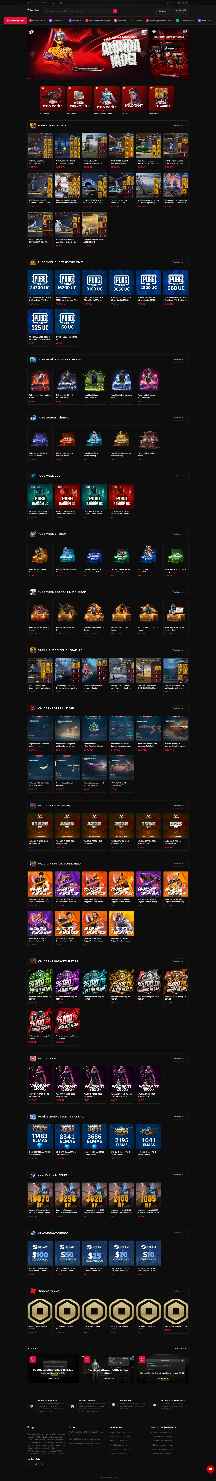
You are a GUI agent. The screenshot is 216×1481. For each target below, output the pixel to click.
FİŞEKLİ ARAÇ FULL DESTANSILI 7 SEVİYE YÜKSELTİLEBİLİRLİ (38, 240)
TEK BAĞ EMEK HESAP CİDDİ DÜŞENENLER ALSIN (148, 686)
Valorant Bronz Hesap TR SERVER (175, 997)
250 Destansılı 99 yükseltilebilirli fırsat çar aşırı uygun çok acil (93, 162)
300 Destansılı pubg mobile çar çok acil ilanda (148, 162)
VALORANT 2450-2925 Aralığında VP (120, 842)
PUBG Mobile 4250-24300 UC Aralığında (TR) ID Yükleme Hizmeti (40, 298)
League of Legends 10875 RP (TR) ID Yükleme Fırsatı (39, 1211)
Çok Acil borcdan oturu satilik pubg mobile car (174, 686)
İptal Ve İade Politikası (118, 1441)
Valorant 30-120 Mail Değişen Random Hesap (66, 939)
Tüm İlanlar (176, 125)
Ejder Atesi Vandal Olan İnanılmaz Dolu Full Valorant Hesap (147, 744)
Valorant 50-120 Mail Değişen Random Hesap (174, 900)
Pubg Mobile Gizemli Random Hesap (64, 396)
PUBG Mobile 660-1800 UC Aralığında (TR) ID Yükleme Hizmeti (147, 298)
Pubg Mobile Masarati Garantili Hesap (65, 454)
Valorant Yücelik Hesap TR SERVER (40, 997)
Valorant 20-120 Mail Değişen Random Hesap (93, 939)
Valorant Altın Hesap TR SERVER (120, 997)
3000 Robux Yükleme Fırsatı (119, 1327)
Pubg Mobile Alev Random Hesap (39, 396)
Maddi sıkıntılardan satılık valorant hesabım (94, 784)
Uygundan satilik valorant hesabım (66, 784)
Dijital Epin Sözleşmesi (118, 1445)
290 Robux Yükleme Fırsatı (176, 1326)
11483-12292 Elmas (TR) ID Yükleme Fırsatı (39, 1153)
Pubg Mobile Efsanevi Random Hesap (146, 396)
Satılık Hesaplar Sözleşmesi (120, 1449)
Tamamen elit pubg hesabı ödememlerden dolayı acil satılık (176, 201)
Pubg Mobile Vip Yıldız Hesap (120, 628)
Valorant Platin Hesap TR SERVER (94, 997)
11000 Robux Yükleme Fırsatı (38, 1327)
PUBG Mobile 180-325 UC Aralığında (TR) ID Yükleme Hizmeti (40, 338)
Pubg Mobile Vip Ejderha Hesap (94, 628)
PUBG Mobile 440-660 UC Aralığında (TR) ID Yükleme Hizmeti (176, 298)
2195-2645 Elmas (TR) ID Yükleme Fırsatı (120, 1153)
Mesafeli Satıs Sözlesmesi (120, 1432)
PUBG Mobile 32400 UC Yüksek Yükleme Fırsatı (93, 512)
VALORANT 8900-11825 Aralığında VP (38, 842)
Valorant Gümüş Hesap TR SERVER (149, 997)
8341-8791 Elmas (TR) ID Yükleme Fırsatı (66, 1153)
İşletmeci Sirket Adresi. (118, 1453)
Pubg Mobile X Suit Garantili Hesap (145, 570)
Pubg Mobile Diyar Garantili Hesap (91, 454)
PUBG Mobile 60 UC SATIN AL (67, 338)
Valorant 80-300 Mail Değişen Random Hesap (93, 900)
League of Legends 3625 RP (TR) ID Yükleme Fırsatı (94, 1211)
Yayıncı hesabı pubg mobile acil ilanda (119, 201)
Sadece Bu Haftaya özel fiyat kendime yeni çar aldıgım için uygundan (93, 201)
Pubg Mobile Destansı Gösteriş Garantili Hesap (94, 570)
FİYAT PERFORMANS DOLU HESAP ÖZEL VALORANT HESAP (119, 784)
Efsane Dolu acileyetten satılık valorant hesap (65, 744)
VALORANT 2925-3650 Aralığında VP (93, 1095)
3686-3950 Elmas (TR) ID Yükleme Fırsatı (94, 1153)
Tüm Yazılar (179, 1348)
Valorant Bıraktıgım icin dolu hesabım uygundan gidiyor (120, 744)
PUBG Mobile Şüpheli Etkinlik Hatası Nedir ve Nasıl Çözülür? (53, 1371)
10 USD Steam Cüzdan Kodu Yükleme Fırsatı (147, 1269)
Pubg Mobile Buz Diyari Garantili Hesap (38, 454)
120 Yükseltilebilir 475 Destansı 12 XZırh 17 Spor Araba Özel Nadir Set (39, 201)
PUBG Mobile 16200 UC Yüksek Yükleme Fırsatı (120, 512)
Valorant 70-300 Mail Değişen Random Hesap (120, 900)
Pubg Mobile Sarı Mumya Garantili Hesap (121, 454)
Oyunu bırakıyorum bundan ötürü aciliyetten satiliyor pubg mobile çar (39, 686)
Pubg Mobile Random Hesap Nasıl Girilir (162, 1373)
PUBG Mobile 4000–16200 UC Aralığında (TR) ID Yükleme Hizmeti (66, 298)
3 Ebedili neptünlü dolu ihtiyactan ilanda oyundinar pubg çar (93, 686)
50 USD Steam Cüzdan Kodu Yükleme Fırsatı (65, 1269)
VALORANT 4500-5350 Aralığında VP (65, 1095)
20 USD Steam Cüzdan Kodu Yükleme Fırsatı (120, 1269)
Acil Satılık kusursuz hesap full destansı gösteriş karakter (148, 201)
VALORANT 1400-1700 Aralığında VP (147, 842)
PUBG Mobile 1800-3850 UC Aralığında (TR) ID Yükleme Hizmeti (121, 298)
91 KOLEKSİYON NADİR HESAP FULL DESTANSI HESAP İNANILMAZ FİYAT (66, 162)
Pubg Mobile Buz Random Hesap (121, 396)
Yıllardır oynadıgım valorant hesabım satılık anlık (174, 744)
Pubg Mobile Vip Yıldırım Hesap (148, 628)
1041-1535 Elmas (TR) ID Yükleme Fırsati (147, 1153)
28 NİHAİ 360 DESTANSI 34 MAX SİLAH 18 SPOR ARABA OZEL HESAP (121, 162)
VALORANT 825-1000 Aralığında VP (146, 1095)
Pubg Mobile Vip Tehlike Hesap (38, 628)
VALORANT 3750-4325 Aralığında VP (93, 842)
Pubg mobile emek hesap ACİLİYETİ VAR (94, 240)
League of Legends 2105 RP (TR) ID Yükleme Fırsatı (121, 1211)
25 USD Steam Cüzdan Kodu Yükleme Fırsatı (93, 1269)
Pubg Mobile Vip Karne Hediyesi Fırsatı (174, 628)
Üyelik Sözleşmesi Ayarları (120, 1436)
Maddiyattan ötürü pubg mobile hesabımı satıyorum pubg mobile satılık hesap (67, 201)
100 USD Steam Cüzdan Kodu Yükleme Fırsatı (38, 1269)
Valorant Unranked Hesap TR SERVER (67, 1037)
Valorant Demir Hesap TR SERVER (39, 1037)
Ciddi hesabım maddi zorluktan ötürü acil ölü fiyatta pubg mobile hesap (67, 240)
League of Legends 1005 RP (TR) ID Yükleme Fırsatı (148, 1211)
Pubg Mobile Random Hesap (146, 454)
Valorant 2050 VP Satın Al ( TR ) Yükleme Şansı (121, 1095)
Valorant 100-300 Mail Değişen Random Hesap (39, 900)
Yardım (171, 3)
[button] (28, 78)
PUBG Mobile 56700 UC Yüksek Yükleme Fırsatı (39, 512)
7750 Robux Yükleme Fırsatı (64, 1327)
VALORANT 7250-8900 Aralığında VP (66, 842)
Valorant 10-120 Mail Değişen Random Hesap (120, 939)
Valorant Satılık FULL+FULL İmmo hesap (94, 744)
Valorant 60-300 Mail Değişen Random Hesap (147, 900)
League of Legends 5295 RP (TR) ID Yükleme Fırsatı (66, 1211)
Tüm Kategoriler (17, 20)
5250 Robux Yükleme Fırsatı (92, 1327)
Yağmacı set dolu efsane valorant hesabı (39, 744)
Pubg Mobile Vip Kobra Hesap (65, 628)
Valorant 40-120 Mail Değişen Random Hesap (39, 939)
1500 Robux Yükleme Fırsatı (146, 1327)
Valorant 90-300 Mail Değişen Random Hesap (66, 900)
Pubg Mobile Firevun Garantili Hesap (37, 570)
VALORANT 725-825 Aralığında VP (173, 842)
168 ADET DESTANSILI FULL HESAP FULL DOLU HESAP (175, 162)
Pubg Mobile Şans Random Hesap (91, 396)
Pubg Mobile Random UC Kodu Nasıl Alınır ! (108, 1371)
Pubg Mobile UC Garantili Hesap (175, 570)
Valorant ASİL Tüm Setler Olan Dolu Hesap (39, 784)
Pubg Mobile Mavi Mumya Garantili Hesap (66, 570)
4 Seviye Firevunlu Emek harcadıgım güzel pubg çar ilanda (120, 686)
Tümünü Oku (52, 1378)
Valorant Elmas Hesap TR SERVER (66, 997)
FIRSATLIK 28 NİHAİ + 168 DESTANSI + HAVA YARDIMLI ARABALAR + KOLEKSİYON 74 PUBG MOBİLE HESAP (39, 162)
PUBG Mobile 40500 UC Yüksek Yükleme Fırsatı (66, 512)
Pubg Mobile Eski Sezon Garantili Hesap (120, 570)
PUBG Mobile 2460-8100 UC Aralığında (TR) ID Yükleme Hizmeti (94, 298)
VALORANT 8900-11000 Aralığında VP (39, 1095)
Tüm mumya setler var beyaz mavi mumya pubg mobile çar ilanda (66, 686)
